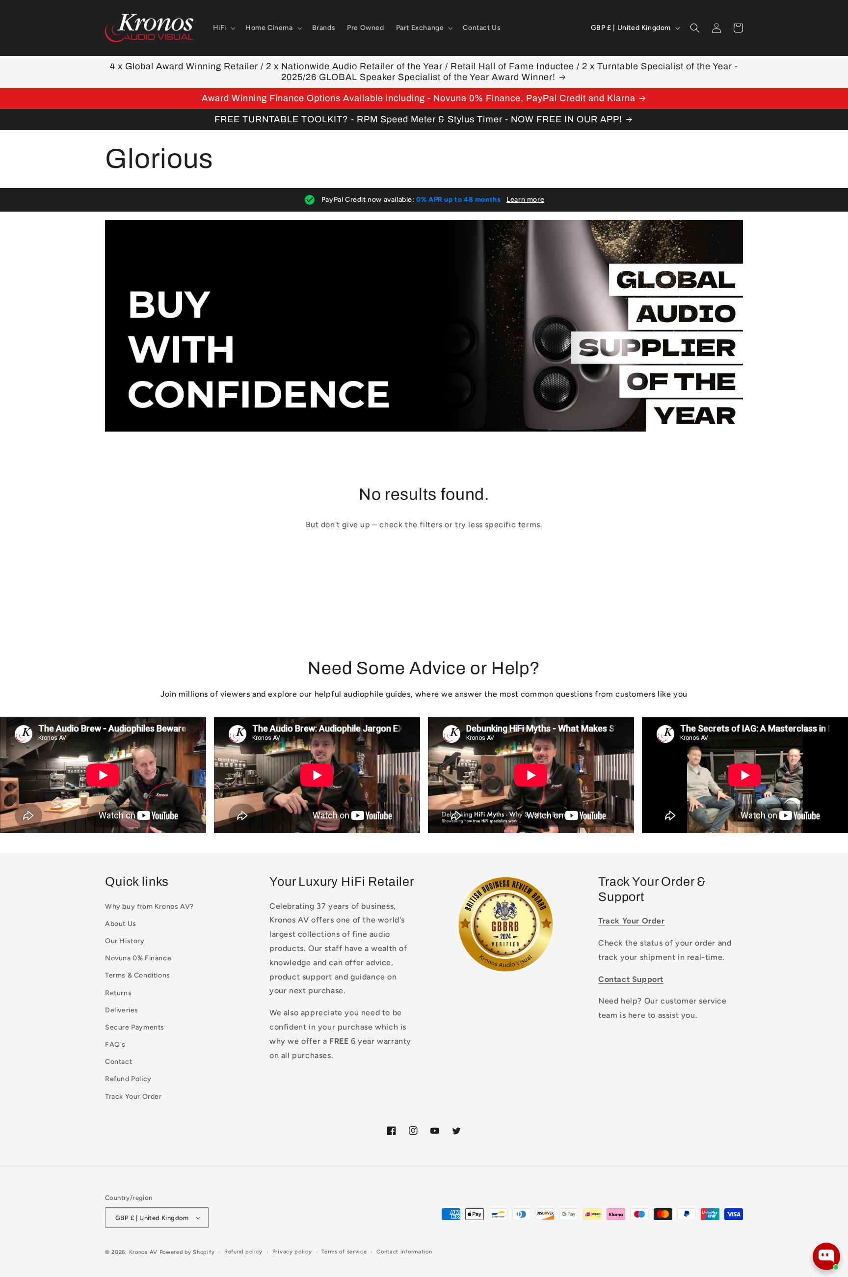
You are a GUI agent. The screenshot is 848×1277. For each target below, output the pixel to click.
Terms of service (344, 1252)
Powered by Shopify (187, 1252)
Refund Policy (128, 1079)
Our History (125, 941)
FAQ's (115, 1044)
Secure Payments (134, 1027)
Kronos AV (143, 1252)
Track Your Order (133, 1096)
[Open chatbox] (826, 1256)
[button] (223, 28)
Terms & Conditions (137, 975)
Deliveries (121, 1010)
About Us (120, 924)
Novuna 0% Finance (138, 958)
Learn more (525, 199)
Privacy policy (292, 1252)
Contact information (404, 1252)
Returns (118, 993)
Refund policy (243, 1252)
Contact (118, 1062)
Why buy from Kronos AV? (149, 906)
